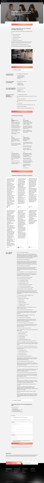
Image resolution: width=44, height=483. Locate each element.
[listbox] (22, 424)
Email (12, 430)
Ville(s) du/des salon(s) (14, 438)
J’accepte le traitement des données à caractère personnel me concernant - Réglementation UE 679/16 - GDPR (21, 441)
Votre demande (13, 415)
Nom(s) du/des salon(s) (14, 436)
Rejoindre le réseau (8, 458)
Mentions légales (30, 481)
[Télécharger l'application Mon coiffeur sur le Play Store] (20, 463)
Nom (12, 428)
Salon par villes (15, 472)
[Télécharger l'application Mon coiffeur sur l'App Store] (18, 463)
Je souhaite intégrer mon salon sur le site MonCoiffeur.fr (21, 417)
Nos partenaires (24, 472)
